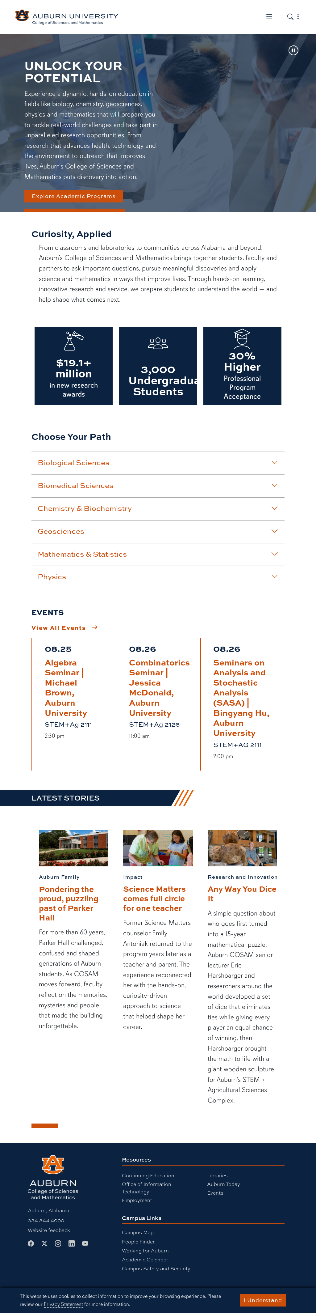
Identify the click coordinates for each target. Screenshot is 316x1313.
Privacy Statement (63, 1304)
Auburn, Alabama (48, 1210)
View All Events (58, 627)
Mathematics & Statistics (82, 554)
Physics (52, 576)
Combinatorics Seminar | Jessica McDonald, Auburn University (159, 687)
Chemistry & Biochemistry (85, 508)
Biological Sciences (73, 462)
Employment (137, 1200)
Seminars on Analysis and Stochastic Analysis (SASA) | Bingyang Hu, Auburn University (241, 697)
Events (215, 1192)
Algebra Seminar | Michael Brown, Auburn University (66, 687)
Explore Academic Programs (74, 196)
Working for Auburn (145, 1250)
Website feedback (49, 1230)
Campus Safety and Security (156, 1268)
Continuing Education (148, 1175)
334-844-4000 (46, 1220)
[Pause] (293, 51)
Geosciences (61, 531)
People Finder (138, 1241)
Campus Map (138, 1232)
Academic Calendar (145, 1259)
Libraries (217, 1175)
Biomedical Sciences (75, 485)
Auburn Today (223, 1184)
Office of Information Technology (146, 1187)
